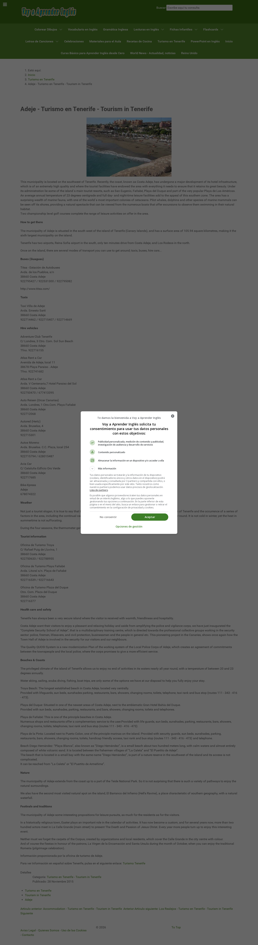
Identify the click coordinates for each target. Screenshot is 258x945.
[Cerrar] (172, 416)
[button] (129, 468)
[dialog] (129, 472)
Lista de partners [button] (99, 490)
